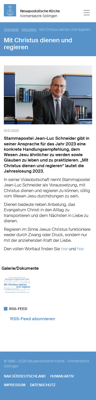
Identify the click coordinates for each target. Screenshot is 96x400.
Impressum (14, 385)
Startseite (11, 29)
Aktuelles (29, 29)
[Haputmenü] (86, 13)
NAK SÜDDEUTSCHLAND (25, 376)
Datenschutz (43, 385)
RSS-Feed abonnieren (32, 319)
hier (65, 249)
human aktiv (62, 376)
